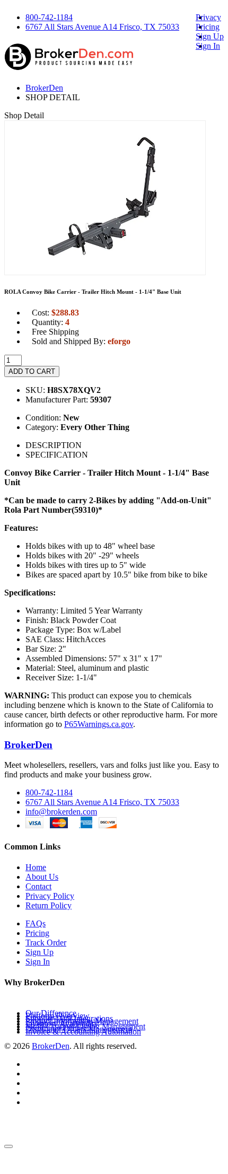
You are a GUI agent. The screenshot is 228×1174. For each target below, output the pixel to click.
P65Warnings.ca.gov (98, 724)
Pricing (208, 26)
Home (35, 867)
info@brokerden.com (61, 811)
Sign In (208, 45)
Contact (38, 886)
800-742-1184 (49, 17)
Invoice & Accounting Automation (83, 1031)
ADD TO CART (31, 371)
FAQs (35, 923)
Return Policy (48, 905)
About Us (41, 876)
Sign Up (210, 36)
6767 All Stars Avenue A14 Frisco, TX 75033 (102, 26)
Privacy (208, 17)
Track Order (45, 942)
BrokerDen (44, 87)
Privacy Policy (49, 895)
